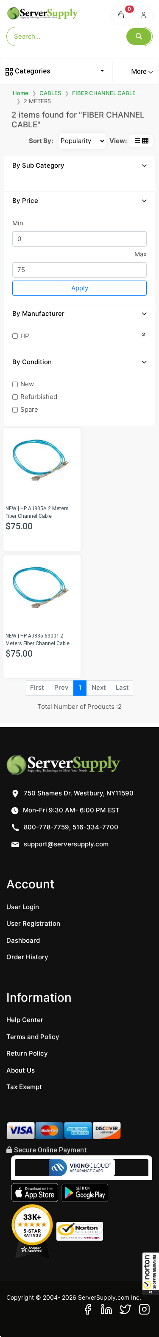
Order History (27, 957)
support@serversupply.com (66, 844)
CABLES (50, 93)
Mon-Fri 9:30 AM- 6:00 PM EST (70, 810)
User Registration (33, 923)
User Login (22, 907)
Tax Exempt (24, 1087)
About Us (20, 1070)
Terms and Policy (32, 1037)
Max (140, 254)
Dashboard (23, 940)
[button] (150, 1273)
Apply (79, 288)
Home (20, 93)
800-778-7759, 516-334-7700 (70, 827)
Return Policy (27, 1053)
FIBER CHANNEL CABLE (104, 93)
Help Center (24, 1020)
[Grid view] (145, 141)
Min (17, 223)
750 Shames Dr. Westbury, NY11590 (78, 793)
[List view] (137, 141)
